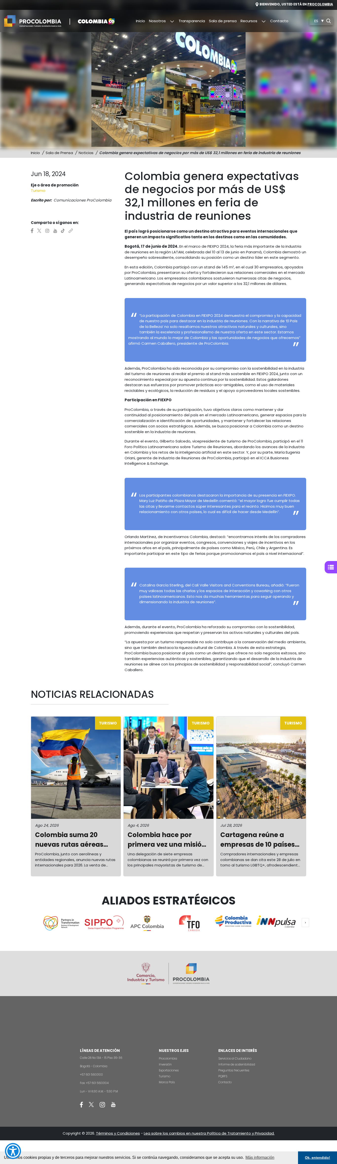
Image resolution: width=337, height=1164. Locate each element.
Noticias (86, 152)
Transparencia (192, 20)
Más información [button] (259, 1157)
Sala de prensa (223, 20)
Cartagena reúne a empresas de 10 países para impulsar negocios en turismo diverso (260, 839)
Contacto (279, 20)
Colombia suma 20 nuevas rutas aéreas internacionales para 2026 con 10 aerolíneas (72, 839)
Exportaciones (169, 1070)
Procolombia (320, 4)
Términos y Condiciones (118, 1133)
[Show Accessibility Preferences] (13, 1151)
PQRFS (222, 1076)
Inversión (165, 1064)
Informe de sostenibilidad (236, 1064)
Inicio (140, 20)
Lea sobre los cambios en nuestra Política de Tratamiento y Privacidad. (209, 1133)
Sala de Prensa (59, 152)
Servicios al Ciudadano (234, 1058)
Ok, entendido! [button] (317, 1158)
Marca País (167, 1082)
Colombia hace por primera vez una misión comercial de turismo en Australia (168, 839)
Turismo (164, 1076)
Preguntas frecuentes (233, 1070)
